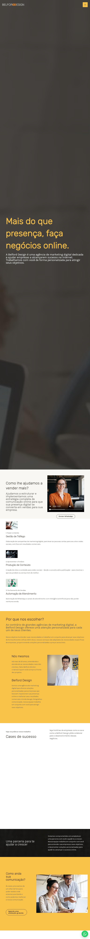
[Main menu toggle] (85, 4)
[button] (65, 516)
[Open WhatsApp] (85, 934)
